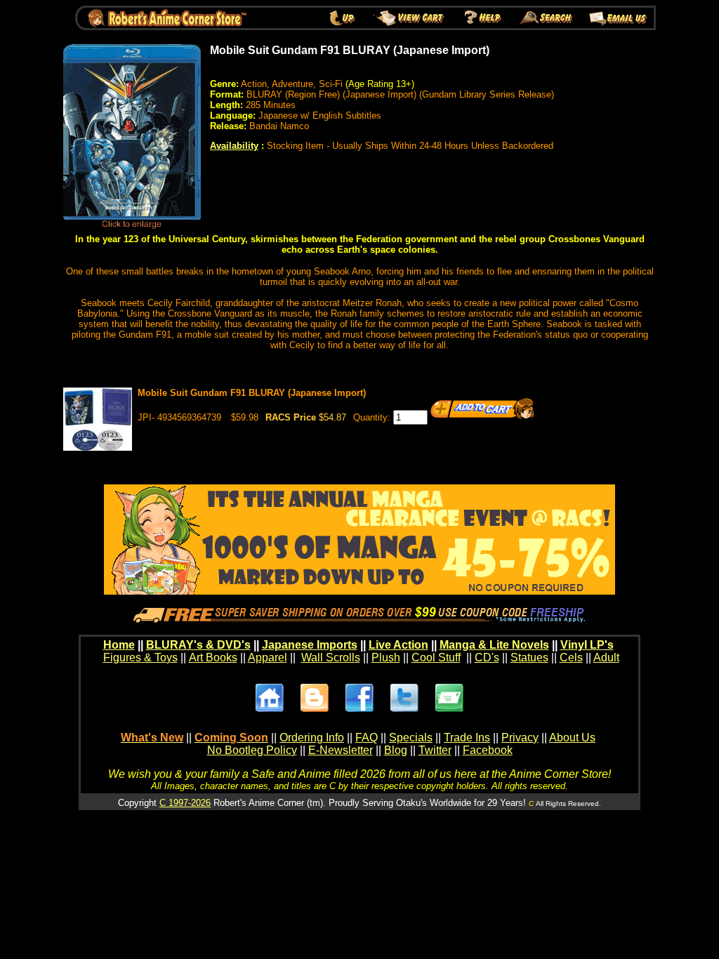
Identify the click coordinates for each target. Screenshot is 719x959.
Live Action (398, 645)
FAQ (366, 737)
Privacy (520, 737)
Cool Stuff (436, 657)
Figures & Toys (140, 657)
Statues (529, 657)
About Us (572, 737)
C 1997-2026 (185, 803)
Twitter (434, 750)
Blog (395, 750)
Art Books (213, 657)
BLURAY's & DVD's (198, 645)
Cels (571, 657)
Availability (234, 145)
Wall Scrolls (330, 657)
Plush (385, 657)
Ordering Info (311, 737)
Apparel (267, 657)
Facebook (488, 750)
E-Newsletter (340, 750)
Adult (606, 657)
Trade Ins (467, 737)
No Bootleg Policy (252, 750)
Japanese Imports (309, 645)
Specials (411, 737)
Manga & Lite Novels (494, 645)
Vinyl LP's (587, 645)
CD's (487, 657)
